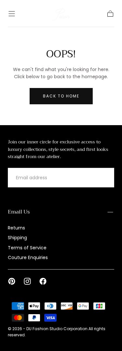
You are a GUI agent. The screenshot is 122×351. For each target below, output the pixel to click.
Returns (16, 228)
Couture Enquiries (28, 257)
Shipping (17, 237)
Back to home (61, 96)
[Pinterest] (12, 281)
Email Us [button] (19, 211)
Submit (97, 178)
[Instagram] (27, 281)
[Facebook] (43, 281)
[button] (12, 14)
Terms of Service (27, 247)
